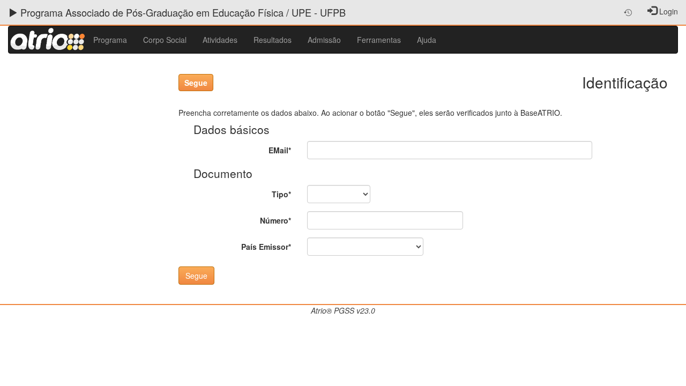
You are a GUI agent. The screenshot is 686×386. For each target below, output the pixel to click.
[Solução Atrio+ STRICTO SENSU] (47, 39)
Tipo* (281, 194)
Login (668, 11)
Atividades (220, 39)
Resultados (272, 39)
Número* (275, 220)
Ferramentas (379, 39)
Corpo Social (165, 39)
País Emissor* (266, 246)
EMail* (280, 150)
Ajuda (426, 39)
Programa (110, 39)
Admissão (324, 39)
